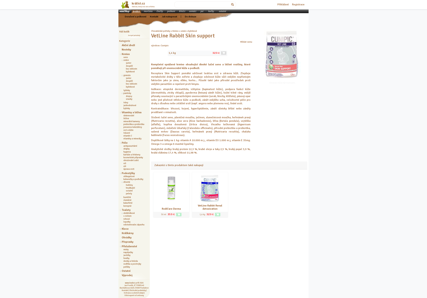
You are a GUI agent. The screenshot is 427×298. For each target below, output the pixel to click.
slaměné (127, 200)
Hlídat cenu (246, 41)
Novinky (126, 49)
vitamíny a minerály (132, 138)
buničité (127, 197)
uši (124, 166)
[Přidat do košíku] (178, 214)
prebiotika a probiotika (133, 124)
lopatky (126, 221)
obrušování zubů (131, 160)
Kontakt (154, 16)
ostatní (129, 190)
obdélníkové (129, 213)
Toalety (126, 210)
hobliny (129, 185)
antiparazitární (130, 146)
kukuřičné (127, 203)
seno (125, 57)
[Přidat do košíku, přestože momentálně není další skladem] (223, 53)
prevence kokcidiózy (132, 127)
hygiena (127, 152)
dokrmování (128, 115)
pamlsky (127, 93)
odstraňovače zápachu (133, 224)
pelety (129, 193)
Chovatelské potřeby (160, 31)
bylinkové (130, 71)
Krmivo (126, 54)
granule (127, 75)
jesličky (126, 255)
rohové (126, 219)
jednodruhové (129, 105)
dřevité (126, 182)
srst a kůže (128, 130)
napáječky (128, 252)
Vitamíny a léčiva (131, 112)
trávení (126, 133)
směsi (126, 60)
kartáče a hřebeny (131, 154)
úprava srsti (128, 169)
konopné (127, 206)
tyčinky (126, 90)
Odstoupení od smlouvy (134, 295)
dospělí (129, 66)
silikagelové (129, 176)
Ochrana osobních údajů (134, 293)
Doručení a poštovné (135, 16)
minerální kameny (131, 121)
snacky (129, 99)
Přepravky (127, 242)
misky (126, 249)
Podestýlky (128, 173)
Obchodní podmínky (137, 290)
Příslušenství (129, 246)
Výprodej (127, 275)
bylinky (126, 108)
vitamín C (127, 135)
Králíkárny (128, 233)
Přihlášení (283, 4)
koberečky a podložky (133, 179)
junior (128, 63)
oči (124, 163)
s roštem (127, 216)
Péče (125, 142)
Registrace (298, 4)
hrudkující (130, 188)
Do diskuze (190, 16)
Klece (125, 229)
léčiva (126, 118)
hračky (126, 258)
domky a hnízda (130, 261)
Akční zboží (128, 45)
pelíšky (126, 267)
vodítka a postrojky (132, 264)
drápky (126, 148)
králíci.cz (138, 4)
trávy (125, 102)
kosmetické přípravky (133, 157)
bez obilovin (131, 68)
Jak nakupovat (169, 16)
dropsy (129, 96)
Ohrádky (127, 237)
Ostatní (126, 271)
